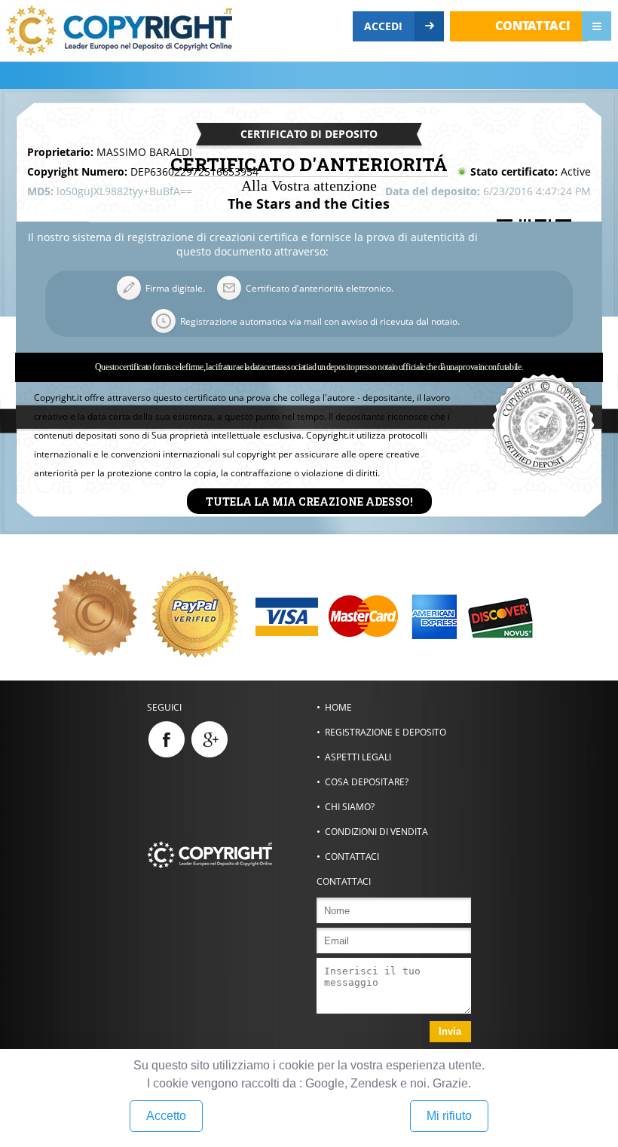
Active (576, 171)
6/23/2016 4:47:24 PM (537, 191)
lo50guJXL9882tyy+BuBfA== (124, 191)
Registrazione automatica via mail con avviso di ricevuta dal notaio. (320, 321)
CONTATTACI (533, 25)
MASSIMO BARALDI (144, 152)
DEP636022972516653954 (194, 171)
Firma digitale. (175, 288)
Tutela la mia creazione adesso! (309, 501)
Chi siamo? (350, 806)
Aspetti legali (358, 757)
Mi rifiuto (449, 1115)
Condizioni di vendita (376, 831)
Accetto (166, 1115)
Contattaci (352, 856)
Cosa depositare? (366, 781)
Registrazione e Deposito (385, 732)
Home (338, 707)
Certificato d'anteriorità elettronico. (319, 288)
